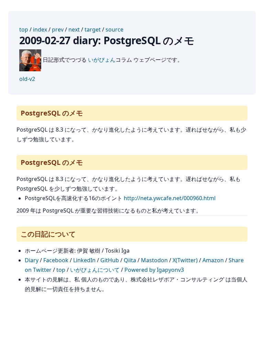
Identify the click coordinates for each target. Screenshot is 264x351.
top (23, 29)
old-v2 (27, 79)
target (93, 29)
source (114, 29)
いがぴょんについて (95, 270)
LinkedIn (84, 260)
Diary (31, 260)
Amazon (213, 260)
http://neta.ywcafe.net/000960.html (170, 198)
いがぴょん (102, 59)
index (40, 29)
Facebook (55, 260)
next (74, 29)
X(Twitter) (185, 260)
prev (58, 29)
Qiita (130, 260)
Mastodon (154, 260)
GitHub (109, 260)
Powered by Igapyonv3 (154, 270)
